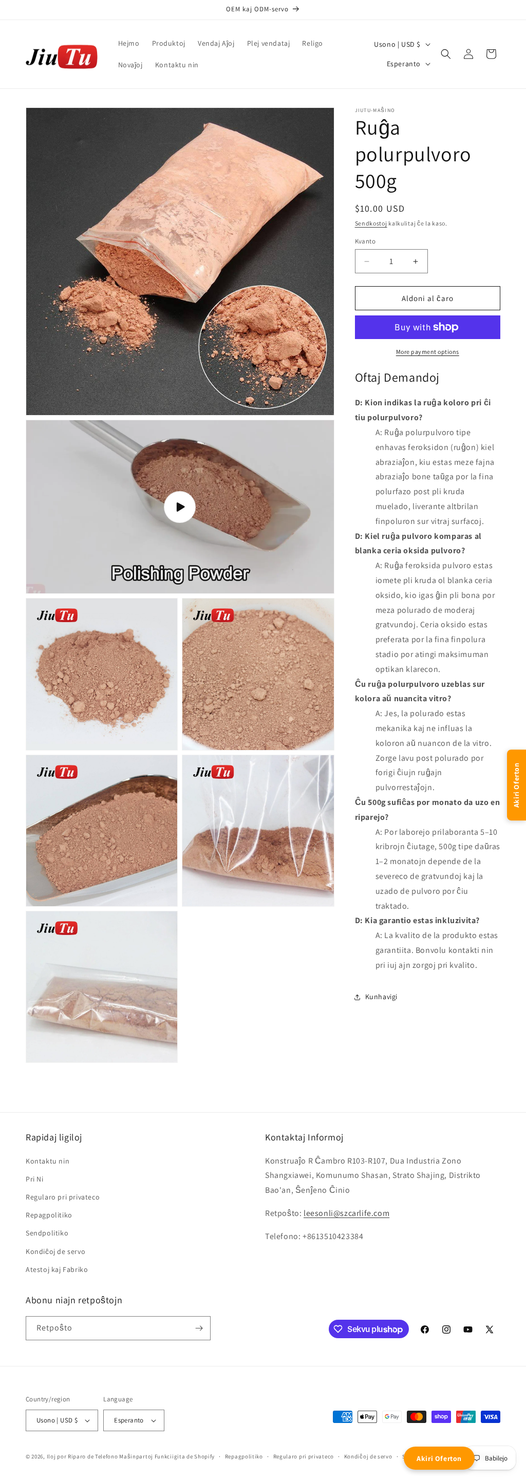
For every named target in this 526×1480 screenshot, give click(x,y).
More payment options (427, 351)
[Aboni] (198, 1328)
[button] (446, 54)
